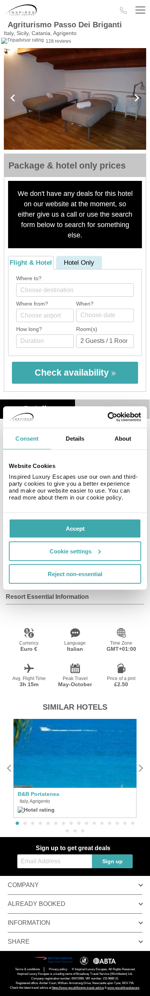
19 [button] (83, 831)
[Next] (140, 768)
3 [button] (33, 823)
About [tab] (123, 438)
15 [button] (125, 823)
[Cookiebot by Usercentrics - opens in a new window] (108, 417)
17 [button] (67, 831)
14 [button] (117, 823)
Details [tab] (75, 438)
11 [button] (94, 823)
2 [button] (25, 823)
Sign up (112, 861)
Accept (75, 528)
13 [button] (109, 823)
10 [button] (86, 823)
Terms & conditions (27, 969)
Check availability (73, 373)
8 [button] (71, 823)
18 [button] (75, 831)
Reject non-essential (75, 573)
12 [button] (102, 823)
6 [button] (56, 823)
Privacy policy (58, 969)
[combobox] (75, 290)
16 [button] (133, 823)
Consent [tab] (26, 438)
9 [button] (79, 823)
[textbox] (78, 290)
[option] (75, 768)
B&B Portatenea (38, 794)
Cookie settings (71, 551)
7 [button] (63, 823)
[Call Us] (123, 10)
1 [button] (17, 823)
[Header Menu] (140, 10)
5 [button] (48, 823)
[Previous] (9, 768)
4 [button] (40, 823)
